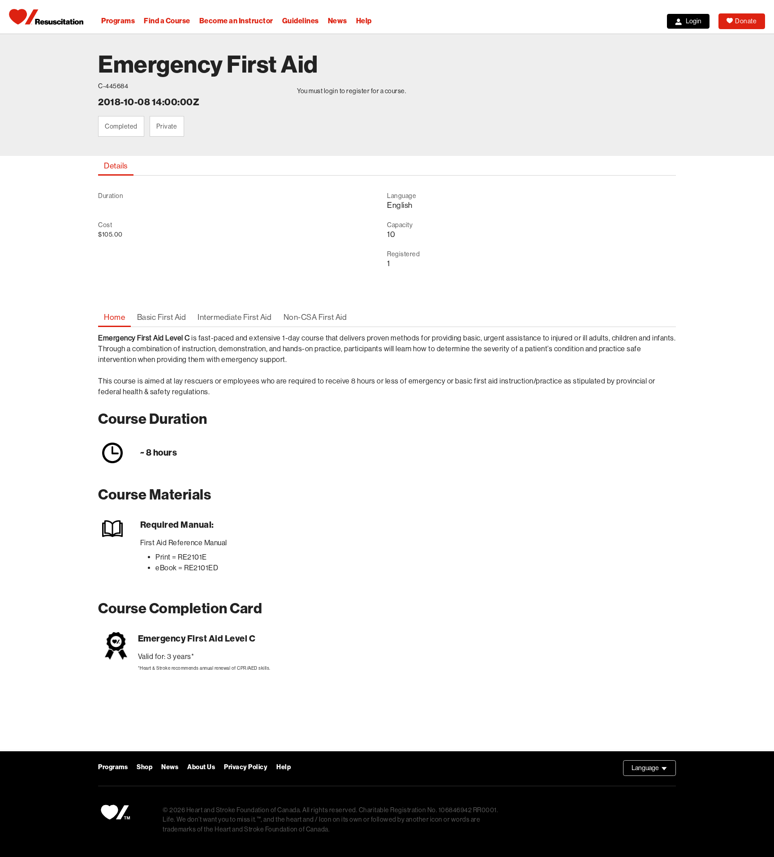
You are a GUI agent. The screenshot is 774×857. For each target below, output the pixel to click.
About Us (201, 767)
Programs (118, 21)
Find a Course (167, 21)
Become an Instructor (236, 21)
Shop (144, 767)
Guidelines (300, 21)
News (337, 21)
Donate (746, 21)
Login (693, 21)
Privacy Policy (245, 767)
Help (364, 21)
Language (654, 770)
